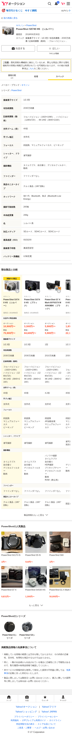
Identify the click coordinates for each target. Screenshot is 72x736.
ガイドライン (55, 720)
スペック (60, 76)
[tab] (12, 76)
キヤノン (20, 25)
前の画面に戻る (11, 18)
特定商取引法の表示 (25, 724)
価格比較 (12, 76)
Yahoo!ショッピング (26, 711)
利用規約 (15, 720)
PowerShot (31, 25)
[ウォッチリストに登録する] (17, 291)
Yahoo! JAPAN (49, 711)
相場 (36, 76)
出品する (20, 48)
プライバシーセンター (48, 716)
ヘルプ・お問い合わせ (45, 728)
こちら (31, 68)
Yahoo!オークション (26, 706)
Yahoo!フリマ (49, 706)
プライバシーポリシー (24, 716)
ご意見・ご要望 (24, 728)
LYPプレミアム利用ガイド (34, 720)
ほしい (55, 48)
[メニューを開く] (68, 3)
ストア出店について (47, 724)
